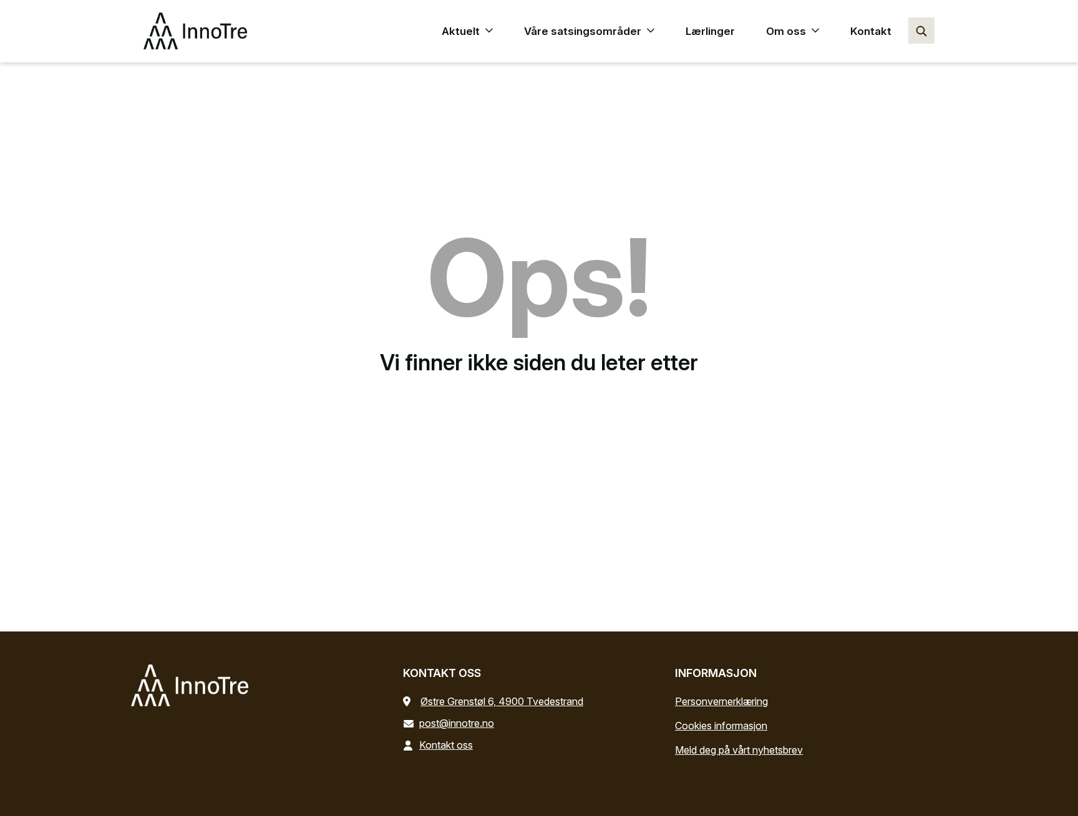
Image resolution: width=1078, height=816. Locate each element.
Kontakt (870, 31)
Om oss (787, 31)
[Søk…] (921, 30)
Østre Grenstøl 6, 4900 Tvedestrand (501, 701)
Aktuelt (462, 31)
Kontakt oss (446, 745)
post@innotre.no (456, 723)
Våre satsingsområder (584, 31)
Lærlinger (710, 31)
